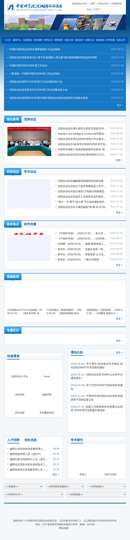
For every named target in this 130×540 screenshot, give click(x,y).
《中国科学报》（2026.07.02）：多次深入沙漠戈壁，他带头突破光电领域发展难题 (83, 233)
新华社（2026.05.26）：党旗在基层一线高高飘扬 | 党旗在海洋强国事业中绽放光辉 (83, 249)
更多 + (120, 105)
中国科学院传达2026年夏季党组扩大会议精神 (34, 49)
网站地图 (64, 528)
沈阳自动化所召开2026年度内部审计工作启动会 (83, 154)
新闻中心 (17, 40)
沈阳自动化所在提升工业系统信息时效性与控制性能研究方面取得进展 (83, 196)
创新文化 (89, 40)
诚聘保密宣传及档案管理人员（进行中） (29, 469)
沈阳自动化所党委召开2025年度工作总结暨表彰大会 (38, 89)
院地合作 (79, 40)
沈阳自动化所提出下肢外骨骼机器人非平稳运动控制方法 (83, 186)
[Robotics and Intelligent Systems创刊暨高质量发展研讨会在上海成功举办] (29, 141)
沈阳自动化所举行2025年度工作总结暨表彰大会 (36, 81)
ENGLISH (103, 3)
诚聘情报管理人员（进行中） (26, 454)
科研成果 (38, 40)
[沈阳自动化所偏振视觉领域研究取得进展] (29, 193)
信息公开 (120, 40)
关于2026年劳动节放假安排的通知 (97, 387)
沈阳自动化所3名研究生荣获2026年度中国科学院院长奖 (83, 144)
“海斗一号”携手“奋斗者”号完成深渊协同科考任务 (83, 201)
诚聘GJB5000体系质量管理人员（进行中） (29, 448)
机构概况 (27, 40)
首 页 (7, 40)
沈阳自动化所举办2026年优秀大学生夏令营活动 (83, 138)
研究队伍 (48, 40)
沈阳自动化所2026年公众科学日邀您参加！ (97, 376)
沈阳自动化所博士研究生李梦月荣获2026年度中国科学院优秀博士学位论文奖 (83, 128)
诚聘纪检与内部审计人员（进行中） (29, 459)
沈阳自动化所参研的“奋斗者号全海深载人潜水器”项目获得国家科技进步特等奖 (53, 57)
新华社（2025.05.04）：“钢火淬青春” (79, 259)
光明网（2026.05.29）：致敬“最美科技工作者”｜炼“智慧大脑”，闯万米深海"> (83, 243)
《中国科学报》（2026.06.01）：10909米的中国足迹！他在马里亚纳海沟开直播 (83, 238)
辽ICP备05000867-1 (70, 520)
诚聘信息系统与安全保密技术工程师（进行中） (29, 464)
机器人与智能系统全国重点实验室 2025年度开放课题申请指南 (97, 408)
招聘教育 (58, 40)
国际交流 (68, 40)
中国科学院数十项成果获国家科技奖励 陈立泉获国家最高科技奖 (83, 149)
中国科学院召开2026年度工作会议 (28, 65)
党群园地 (100, 40)
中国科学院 (116, 3)
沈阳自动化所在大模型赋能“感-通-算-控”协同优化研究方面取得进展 (83, 207)
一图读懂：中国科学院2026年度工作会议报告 (34, 73)
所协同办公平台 (79, 3)
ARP (93, 3)
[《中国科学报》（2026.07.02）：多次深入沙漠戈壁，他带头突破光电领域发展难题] (29, 246)
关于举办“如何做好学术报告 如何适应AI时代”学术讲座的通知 (97, 365)
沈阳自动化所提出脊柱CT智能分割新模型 (81, 191)
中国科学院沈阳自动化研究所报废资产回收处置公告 (97, 397)
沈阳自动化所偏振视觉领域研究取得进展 (80, 180)
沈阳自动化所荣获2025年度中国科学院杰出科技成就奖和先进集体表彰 (48, 97)
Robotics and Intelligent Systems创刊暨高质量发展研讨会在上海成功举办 (83, 133)
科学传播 (110, 40)
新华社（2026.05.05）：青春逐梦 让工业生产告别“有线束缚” (83, 254)
